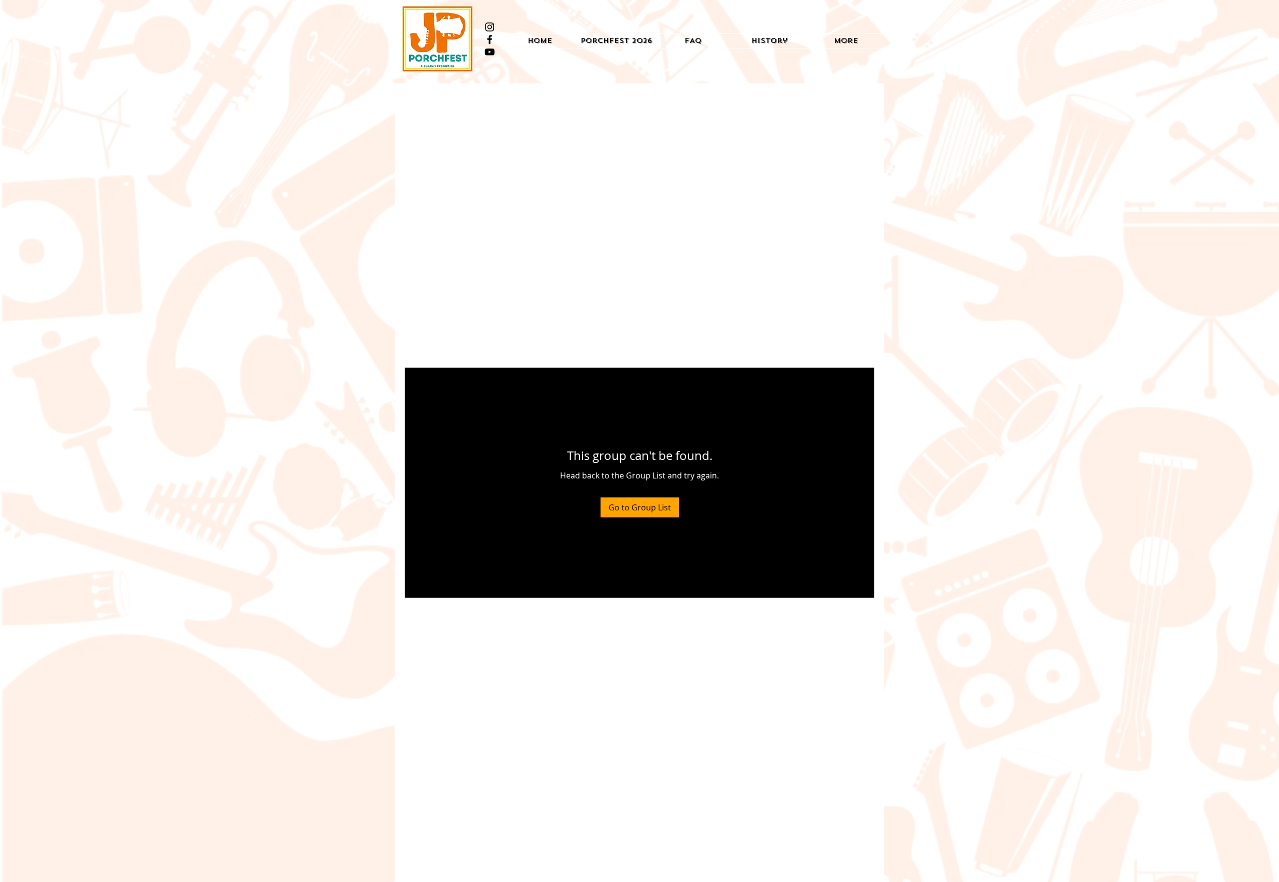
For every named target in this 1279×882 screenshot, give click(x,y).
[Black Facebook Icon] (490, 39)
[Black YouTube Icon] (490, 52)
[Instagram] (490, 27)
